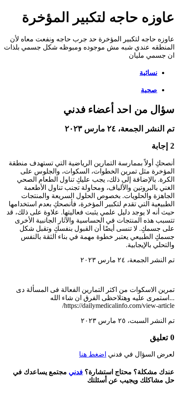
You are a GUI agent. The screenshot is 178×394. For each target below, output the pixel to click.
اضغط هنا (92, 354)
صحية (149, 89)
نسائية (148, 72)
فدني (76, 371)
